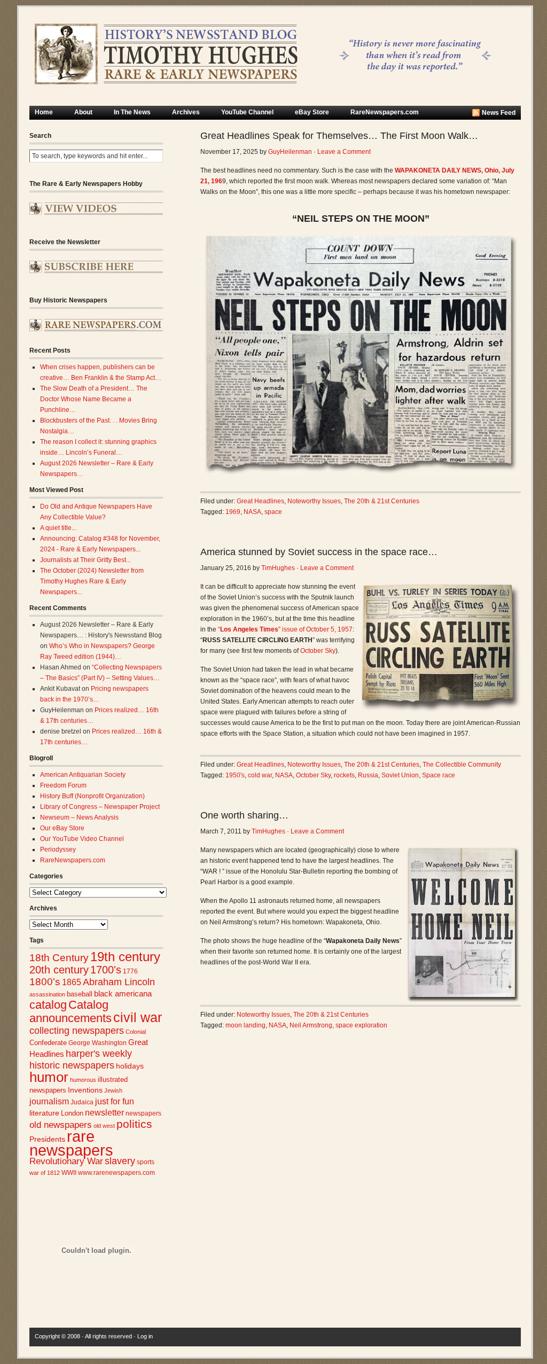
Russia (368, 775)
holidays (130, 1066)
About (83, 112)
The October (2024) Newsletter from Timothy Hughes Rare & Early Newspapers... (92, 581)
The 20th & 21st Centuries (381, 501)
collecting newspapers (76, 1030)
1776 (130, 971)
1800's (44, 981)
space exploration (361, 1025)
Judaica (82, 1102)
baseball (79, 994)
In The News (132, 112)
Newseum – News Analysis (79, 817)
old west (104, 1126)
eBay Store (312, 112)
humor (48, 1077)
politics (134, 1124)
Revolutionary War (66, 1161)
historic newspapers (71, 1065)
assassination (47, 994)
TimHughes (278, 568)
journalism (49, 1101)
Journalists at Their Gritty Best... (85, 560)
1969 (232, 512)
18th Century (59, 957)
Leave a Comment (344, 151)
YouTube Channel (247, 112)
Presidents (47, 1139)
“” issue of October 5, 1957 (285, 629)
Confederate (48, 1043)
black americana (123, 993)
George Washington (97, 1043)
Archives (186, 112)
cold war (260, 775)
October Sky (317, 650)
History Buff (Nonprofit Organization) (92, 796)
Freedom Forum (63, 785)
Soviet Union (400, 775)
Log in (145, 1336)
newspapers (143, 1113)
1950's (235, 775)
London (72, 1113)
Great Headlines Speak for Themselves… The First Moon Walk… (339, 135)
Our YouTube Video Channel (82, 839)
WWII (68, 1172)
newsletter (104, 1112)
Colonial (136, 1031)
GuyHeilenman (290, 151)
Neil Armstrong (311, 1025)
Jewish (113, 1090)
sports (145, 1162)
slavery (120, 1160)
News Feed (498, 112)
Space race (438, 775)
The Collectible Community (462, 764)
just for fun (114, 1101)
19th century (125, 956)
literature (44, 1113)
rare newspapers (71, 1143)
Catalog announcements (70, 1011)
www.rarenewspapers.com (116, 1172)
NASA (252, 512)
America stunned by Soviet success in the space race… (318, 552)
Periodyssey (58, 849)
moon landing (245, 1025)
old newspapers (60, 1125)
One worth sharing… (244, 815)
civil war (137, 1017)
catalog (48, 1004)
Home (44, 112)
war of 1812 (44, 1173)
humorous (83, 1080)
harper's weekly (99, 1053)
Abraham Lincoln (119, 982)
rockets (344, 775)
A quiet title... (58, 528)
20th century (59, 969)
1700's (105, 970)
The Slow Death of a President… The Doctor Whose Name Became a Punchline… (93, 399)
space (273, 512)
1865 (71, 982)
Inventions (85, 1090)
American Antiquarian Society (83, 774)
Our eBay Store (62, 828)
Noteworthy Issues (314, 501)
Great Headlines (260, 501)
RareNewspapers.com (384, 112)
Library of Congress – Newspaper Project (100, 806)
